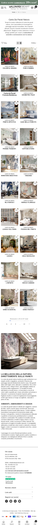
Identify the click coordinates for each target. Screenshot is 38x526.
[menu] (2, 7)
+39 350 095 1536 (10, 469)
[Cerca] (5, 7)
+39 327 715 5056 (10, 466)
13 (24, 324)
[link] (12, 522)
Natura (24, 12)
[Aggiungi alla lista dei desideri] (16, 49)
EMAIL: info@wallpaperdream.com (14, 462)
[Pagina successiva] (29, 324)
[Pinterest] (15, 501)
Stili (19, 12)
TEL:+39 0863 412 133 (11, 464)
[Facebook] (6, 501)
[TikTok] (19, 501)
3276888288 (28, 473)
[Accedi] (32, 7)
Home (13, 12)
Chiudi (36, 2)
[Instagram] (10, 501)
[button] (18, 43)
